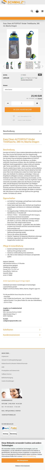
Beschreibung (9, 131)
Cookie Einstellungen (8, 381)
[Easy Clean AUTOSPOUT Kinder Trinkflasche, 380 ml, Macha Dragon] (22, 44)
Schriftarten (8, 330)
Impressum (5, 356)
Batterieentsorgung (7, 377)
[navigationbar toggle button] (42, 11)
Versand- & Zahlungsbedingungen (12, 360)
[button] (3, 66)
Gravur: (5, 85)
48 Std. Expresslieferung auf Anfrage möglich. (16, 281)
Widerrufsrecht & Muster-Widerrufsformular (14, 363)
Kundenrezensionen (11, 335)
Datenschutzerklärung (29, 456)
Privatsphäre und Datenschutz (10, 370)
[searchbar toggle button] (32, 11)
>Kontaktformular (8, 415)
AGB (3, 367)
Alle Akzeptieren (22, 460)
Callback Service (6, 374)
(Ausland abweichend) (26, 80)
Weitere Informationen (22, 466)
